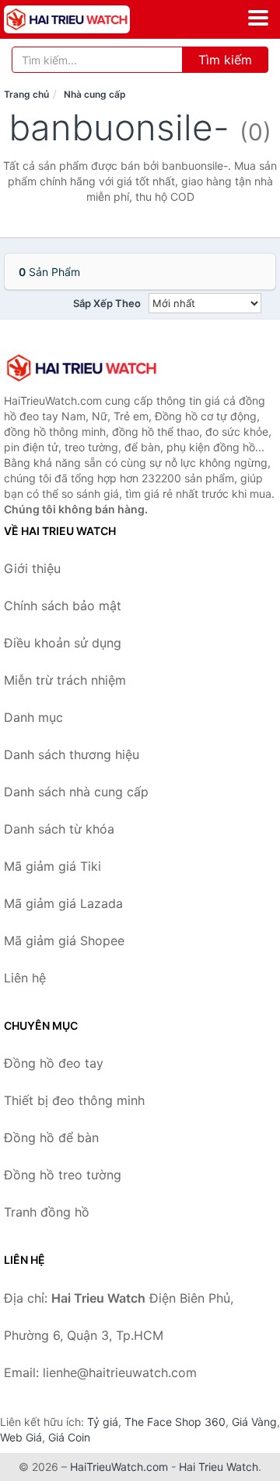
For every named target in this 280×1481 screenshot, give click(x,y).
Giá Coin (69, 1437)
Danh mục (33, 717)
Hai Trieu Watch (218, 1466)
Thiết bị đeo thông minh (74, 1100)
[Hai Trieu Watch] (81, 367)
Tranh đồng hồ (46, 1212)
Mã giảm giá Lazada (63, 903)
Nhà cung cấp (95, 94)
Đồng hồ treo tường (62, 1174)
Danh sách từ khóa (59, 829)
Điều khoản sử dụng (62, 643)
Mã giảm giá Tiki (52, 866)
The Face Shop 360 (175, 1421)
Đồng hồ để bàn (51, 1137)
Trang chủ (26, 94)
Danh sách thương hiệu (71, 754)
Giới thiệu (32, 568)
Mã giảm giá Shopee (64, 940)
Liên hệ (25, 978)
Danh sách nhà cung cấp (76, 791)
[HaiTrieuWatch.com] (91, 19)
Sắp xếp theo (107, 303)
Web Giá (21, 1437)
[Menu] (258, 17)
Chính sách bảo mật (62, 605)
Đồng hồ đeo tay (53, 1063)
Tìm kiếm (225, 59)
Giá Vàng (254, 1421)
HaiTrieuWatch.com (119, 1466)
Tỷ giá (102, 1421)
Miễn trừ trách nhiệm (65, 680)
